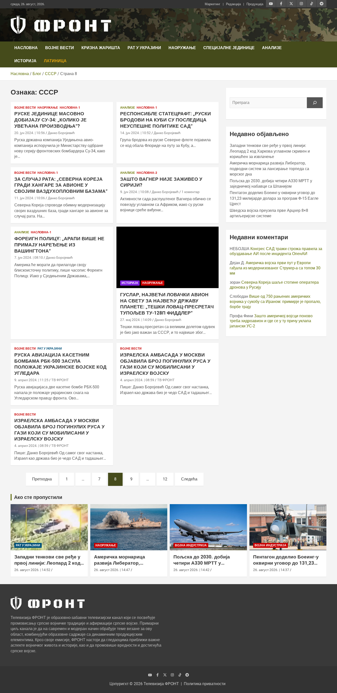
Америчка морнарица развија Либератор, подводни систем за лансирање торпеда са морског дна (269, 169)
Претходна (42, 479)
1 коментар (191, 192)
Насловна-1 (70, 107)
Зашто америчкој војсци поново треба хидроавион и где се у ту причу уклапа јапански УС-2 (271, 321)
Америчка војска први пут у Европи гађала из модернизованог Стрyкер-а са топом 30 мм (275, 268)
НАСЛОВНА (26, 47)
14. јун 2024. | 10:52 (135, 133)
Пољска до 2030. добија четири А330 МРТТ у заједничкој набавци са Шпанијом (201, 566)
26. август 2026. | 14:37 (271, 570)
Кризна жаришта (100, 47)
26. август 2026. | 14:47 (112, 570)
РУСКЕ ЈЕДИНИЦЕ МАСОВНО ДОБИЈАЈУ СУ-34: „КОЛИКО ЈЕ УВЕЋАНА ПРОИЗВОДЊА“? (50, 120)
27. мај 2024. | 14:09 (135, 320)
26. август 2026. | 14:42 (191, 570)
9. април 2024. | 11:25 (31, 380)
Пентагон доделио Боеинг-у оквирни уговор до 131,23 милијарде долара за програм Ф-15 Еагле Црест (274, 198)
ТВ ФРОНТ (60, 380)
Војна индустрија (191, 545)
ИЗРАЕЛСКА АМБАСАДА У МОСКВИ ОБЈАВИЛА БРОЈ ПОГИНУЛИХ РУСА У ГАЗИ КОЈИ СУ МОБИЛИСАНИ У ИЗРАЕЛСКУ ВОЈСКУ (165, 364)
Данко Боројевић (61, 133)
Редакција (233, 4)
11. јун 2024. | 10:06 (29, 198)
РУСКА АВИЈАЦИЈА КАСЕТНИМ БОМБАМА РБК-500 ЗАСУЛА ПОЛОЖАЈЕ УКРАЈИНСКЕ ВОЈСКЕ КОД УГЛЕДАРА (60, 364)
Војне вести (59, 47)
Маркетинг (212, 4)
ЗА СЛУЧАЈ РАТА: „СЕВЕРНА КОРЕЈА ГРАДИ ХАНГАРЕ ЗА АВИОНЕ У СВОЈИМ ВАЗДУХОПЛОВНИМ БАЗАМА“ (61, 185)
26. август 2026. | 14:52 (32, 570)
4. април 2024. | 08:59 (137, 380)
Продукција (254, 4)
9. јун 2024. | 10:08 (134, 192)
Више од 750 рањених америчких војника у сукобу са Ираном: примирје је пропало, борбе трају (275, 301)
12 (165, 479)
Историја (25, 61)
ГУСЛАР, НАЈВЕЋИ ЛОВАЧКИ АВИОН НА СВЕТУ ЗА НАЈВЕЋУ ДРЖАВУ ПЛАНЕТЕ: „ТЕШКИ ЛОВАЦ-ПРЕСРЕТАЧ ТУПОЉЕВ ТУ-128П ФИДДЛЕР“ (167, 304)
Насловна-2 (147, 173)
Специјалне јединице (229, 47)
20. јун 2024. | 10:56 (29, 133)
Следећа (189, 479)
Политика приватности (204, 683)
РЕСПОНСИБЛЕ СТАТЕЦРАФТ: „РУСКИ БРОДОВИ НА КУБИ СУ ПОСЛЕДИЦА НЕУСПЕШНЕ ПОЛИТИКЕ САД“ (165, 120)
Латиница (55, 61)
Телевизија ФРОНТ (161, 683)
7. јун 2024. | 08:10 (28, 257)
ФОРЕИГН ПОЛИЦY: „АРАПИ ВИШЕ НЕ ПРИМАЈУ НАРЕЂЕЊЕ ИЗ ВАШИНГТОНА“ (59, 245)
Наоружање (182, 47)
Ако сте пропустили (38, 497)
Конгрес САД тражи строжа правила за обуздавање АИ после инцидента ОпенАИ (276, 251)
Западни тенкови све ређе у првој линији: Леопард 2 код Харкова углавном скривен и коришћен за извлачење (270, 151)
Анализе (272, 47)
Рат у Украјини (144, 47)
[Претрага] (315, 102)
